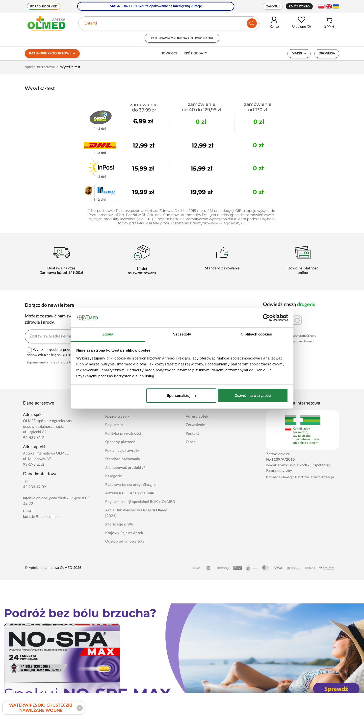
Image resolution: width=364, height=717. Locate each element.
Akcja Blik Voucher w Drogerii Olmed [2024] (136, 513)
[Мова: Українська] (336, 6)
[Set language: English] (328, 6)
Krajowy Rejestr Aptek (124, 533)
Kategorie (113, 476)
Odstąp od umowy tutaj (125, 541)
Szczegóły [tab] (182, 334)
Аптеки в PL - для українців (129, 493)
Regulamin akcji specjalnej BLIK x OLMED (140, 502)
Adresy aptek (197, 416)
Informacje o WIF (119, 524)
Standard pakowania (122, 459)
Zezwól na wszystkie (253, 395)
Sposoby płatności (120, 442)
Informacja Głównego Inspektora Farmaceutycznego (300, 477)
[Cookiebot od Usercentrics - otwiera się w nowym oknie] (266, 318)
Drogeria (327, 53)
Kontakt (192, 433)
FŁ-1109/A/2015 (280, 459)
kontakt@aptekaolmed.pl (43, 517)
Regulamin (114, 425)
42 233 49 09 (34, 487)
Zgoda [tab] (107, 334)
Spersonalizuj (178, 395)
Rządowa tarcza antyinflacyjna (130, 485)
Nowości (168, 53)
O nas (190, 442)
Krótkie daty (195, 53)
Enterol (90, 23)
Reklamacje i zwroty (122, 451)
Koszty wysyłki (117, 416)
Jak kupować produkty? (125, 468)
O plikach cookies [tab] (256, 334)
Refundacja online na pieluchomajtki (182, 38)
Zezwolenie (195, 425)
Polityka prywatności (123, 433)
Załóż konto (299, 6)
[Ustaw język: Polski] (321, 6)
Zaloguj (273, 6)
